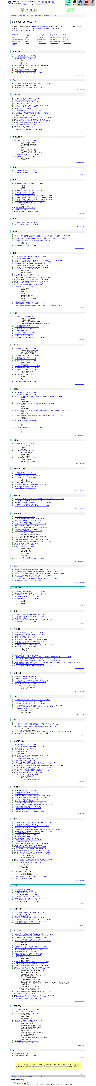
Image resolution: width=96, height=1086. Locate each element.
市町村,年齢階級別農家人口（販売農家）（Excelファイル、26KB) (33, 262)
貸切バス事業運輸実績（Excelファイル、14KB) (28, 522)
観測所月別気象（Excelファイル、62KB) (26, 85)
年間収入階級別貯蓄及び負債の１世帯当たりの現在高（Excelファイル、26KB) (36, 726)
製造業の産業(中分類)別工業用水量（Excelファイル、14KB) (31, 484)
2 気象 (27, 34)
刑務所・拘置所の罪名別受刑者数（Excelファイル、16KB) (32, 965)
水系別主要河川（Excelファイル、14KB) (26, 69)
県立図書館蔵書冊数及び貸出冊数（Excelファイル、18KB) (31, 891)
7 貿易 (27, 36)
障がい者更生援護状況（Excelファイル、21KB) (29, 772)
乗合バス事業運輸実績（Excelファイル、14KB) (28, 520)
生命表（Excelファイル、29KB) (24, 127)
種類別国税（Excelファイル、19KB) (26, 208)
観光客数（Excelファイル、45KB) (25, 546)
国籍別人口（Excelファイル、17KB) (25, 115)
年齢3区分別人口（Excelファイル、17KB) (26, 108)
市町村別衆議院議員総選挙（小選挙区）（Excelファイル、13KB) (33, 919)
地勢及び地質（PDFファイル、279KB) (25, 58)
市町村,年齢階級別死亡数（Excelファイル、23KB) (29, 124)
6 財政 (14, 36)
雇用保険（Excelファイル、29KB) (24, 751)
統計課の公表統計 (40, 15)
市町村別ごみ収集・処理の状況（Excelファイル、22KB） (31, 614)
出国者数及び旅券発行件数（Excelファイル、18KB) (30, 558)
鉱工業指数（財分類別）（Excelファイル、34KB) (28, 427)
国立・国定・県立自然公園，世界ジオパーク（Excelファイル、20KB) (34, 65)
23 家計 (40, 41)
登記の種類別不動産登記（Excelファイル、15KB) (29, 998)
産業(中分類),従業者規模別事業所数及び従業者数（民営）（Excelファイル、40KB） (38, 237)
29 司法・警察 (54, 43)
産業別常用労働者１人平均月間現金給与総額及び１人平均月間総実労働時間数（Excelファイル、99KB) (43, 657)
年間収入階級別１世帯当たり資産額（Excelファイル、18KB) (31, 733)
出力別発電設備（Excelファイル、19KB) (26, 486)
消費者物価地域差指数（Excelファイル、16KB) (28, 678)
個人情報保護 (15, 1076)
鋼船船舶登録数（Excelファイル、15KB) (26, 529)
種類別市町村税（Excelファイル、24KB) (27, 211)
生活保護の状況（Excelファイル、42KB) (27, 774)
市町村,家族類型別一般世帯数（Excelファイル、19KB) (31, 119)
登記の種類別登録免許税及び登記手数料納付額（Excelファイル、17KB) (35, 995)
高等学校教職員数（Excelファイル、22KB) (27, 841)
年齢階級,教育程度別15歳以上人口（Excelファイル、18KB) (32, 114)
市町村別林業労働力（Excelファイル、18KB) (27, 325)
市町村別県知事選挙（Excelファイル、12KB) (27, 923)
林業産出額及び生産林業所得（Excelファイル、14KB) (30, 337)
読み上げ (25, 4)
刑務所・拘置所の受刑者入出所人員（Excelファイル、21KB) (32, 962)
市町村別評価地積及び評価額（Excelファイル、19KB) (30, 201)
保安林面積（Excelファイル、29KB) (25, 332)
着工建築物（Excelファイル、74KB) (25, 450)
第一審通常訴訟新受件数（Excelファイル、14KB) (28, 949)
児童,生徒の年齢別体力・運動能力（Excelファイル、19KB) (31, 797)
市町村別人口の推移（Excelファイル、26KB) (27, 101)
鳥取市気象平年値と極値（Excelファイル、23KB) (28, 87)
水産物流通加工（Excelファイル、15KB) (26, 369)
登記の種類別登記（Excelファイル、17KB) (27, 993)
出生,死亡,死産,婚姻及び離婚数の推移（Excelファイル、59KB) (33, 120)
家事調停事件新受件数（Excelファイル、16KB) (28, 955)
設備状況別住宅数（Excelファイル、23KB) (27, 708)
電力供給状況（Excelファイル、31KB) (25, 488)
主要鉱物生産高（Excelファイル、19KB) (26, 394)
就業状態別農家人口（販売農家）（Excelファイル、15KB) (31, 263)
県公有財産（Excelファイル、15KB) (25, 194)
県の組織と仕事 (24, 15)
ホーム (18, 15)
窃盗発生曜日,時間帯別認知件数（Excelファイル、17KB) (30, 937)
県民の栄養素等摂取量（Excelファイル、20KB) (28, 790)
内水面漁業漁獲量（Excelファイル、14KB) (27, 367)
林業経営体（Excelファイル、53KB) (25, 316)
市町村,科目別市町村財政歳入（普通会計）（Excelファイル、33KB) (33, 195)
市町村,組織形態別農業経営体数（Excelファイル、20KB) (30, 256)
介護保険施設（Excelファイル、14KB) (26, 760)
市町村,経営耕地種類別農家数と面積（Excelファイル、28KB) (31, 267)
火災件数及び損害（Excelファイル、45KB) (27, 1013)
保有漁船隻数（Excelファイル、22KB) (25, 357)
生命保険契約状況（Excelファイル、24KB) (27, 596)
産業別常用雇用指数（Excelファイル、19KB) (27, 643)
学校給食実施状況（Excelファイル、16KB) (27, 794)
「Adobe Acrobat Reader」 (61, 1066)
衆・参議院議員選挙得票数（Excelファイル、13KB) (29, 916)
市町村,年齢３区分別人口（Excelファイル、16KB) (28, 110)
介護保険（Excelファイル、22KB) (24, 753)
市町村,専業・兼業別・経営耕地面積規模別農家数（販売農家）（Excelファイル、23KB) (39, 260)
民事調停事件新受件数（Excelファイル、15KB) (28, 951)
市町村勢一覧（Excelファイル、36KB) (25, 1053)
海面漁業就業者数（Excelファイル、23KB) (27, 355)
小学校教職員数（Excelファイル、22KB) (26, 834)
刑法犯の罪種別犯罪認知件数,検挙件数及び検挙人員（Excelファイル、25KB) (36, 934)
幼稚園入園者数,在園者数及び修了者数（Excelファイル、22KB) (32, 826)
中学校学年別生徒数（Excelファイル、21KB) (27, 836)
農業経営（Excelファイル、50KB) (25, 286)
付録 (14, 44)
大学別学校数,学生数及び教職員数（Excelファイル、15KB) (32, 848)
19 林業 (53, 39)
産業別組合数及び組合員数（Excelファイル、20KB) (30, 664)
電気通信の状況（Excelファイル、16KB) (26, 504)
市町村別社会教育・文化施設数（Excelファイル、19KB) (31, 876)
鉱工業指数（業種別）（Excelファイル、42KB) (28, 420)
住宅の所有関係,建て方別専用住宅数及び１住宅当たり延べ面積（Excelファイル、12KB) (39, 705)
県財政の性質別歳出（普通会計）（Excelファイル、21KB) (31, 190)
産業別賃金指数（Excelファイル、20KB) (27, 655)
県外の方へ (68, 4)
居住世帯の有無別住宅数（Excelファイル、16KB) (28, 701)
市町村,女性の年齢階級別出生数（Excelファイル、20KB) (31, 122)
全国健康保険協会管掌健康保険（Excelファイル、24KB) (30, 746)
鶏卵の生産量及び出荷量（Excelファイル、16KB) (29, 283)
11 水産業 (15, 37)
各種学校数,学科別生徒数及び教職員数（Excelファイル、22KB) (33, 852)
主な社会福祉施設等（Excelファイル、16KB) (27, 758)
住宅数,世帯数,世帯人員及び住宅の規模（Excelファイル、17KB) (32, 700)
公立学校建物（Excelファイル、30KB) (26, 871)
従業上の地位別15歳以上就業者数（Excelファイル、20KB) (31, 639)
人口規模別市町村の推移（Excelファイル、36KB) (28, 72)
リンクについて (24, 1076)
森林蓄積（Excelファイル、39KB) (24, 328)
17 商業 (27, 39)
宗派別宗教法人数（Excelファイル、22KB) (27, 901)
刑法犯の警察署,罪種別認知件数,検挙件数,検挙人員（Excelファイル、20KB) (35, 935)
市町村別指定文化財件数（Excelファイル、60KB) (28, 896)
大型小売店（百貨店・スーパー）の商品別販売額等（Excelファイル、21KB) (36, 578)
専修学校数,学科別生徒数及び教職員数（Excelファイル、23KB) (33, 850)
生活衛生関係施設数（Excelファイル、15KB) (27, 799)
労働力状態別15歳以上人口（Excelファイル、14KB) (29, 632)
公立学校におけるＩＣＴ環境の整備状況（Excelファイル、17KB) (33, 502)
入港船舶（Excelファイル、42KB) (25, 532)
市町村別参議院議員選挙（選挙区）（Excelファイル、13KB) (31, 921)
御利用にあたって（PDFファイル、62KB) (23, 30)
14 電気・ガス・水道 (56, 37)
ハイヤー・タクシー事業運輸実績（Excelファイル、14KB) (31, 524)
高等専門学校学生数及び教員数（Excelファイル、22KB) (31, 847)
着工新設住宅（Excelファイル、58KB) (25, 457)
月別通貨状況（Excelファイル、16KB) (25, 170)
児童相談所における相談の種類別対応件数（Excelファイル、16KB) (34, 763)
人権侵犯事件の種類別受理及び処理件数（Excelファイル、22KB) (33, 991)
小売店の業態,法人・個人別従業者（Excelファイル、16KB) (31, 576)
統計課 (33, 15)
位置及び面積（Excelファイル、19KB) (25, 57)
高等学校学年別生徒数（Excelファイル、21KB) (28, 840)
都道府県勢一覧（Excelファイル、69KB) (26, 1055)
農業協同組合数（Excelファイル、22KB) (27, 303)
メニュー (92, 4)
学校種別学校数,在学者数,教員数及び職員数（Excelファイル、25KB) (33, 822)
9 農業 (52, 36)
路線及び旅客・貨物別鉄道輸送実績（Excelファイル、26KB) (31, 527)
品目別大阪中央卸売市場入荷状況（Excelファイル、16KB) (32, 539)
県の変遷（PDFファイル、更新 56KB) (25, 55)
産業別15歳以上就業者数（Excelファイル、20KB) (28, 636)
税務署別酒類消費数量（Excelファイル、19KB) (28, 580)
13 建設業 (41, 37)
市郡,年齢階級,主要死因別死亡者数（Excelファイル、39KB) (32, 806)
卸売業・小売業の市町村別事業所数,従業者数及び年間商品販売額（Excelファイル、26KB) (39, 573)
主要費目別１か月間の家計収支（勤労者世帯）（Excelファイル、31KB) (34, 723)
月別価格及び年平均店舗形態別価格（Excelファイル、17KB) (31, 680)
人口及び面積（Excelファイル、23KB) (25, 103)
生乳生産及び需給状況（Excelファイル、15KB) (29, 284)
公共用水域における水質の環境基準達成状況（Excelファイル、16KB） (34, 619)
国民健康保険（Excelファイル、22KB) (25, 744)
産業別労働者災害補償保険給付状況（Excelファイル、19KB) (31, 755)
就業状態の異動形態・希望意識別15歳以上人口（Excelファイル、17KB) (34, 644)
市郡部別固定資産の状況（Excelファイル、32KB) (28, 202)
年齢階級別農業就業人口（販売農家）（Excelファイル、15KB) (32, 265)
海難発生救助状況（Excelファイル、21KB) (27, 1041)
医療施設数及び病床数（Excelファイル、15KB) (28, 808)
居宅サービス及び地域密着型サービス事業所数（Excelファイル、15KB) (35, 762)
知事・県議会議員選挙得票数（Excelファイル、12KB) (30, 917)
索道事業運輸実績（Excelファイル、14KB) (27, 525)
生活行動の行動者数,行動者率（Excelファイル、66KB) (30, 899)
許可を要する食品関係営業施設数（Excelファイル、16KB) (31, 801)
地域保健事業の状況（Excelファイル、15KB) (27, 792)
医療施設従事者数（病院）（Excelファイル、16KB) (30, 811)
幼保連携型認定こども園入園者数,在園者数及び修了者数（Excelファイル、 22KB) (37, 829)
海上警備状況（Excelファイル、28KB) (26, 956)
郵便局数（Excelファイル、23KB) (25, 545)
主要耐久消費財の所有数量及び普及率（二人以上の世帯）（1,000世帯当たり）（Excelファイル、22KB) (43, 732)
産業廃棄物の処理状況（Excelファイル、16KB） (28, 618)
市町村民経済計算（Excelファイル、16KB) (27, 154)
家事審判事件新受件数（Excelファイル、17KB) (29, 953)
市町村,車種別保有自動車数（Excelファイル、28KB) (29, 518)
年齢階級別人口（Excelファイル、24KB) (26, 106)
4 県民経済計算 (54, 34)
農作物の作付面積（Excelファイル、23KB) (27, 276)
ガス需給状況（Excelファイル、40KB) (25, 477)
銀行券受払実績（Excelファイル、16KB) (26, 172)
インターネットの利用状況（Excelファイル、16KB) (29, 500)
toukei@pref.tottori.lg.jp (22, 1083)
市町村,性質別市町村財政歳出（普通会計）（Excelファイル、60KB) (33, 199)
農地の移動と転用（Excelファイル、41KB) (27, 268)
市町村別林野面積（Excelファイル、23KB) (27, 327)
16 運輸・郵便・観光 (18, 39)
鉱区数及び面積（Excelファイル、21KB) (26, 392)
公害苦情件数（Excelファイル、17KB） (26, 621)
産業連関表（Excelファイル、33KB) (25, 156)
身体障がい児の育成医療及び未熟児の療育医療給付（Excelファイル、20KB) (36, 770)
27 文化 (27, 43)
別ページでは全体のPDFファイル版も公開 (41, 28)
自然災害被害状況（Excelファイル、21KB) (27, 1009)
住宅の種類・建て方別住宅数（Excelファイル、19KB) (30, 703)
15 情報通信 (67, 37)
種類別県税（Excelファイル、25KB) (25, 209)
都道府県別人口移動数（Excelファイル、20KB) (29, 129)
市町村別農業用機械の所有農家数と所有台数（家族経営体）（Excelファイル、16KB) (39, 305)
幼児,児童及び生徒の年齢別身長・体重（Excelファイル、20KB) (32, 795)
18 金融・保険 (42, 39)
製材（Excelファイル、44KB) (23, 335)
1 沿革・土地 (16, 34)
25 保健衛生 (67, 41)
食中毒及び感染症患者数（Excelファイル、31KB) (28, 802)
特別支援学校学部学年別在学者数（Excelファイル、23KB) (32, 843)
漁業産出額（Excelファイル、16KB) (26, 381)
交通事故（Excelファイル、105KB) (24, 1021)
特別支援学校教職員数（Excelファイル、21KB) (29, 845)
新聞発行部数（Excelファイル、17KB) (25, 892)
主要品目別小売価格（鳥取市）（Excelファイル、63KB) (30, 682)
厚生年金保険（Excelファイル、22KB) (25, 749)
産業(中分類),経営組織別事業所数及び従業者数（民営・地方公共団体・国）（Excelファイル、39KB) (42, 235)
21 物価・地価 (16, 41)
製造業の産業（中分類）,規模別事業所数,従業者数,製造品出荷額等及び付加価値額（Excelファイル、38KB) (44, 410)
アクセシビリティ (43, 1076)
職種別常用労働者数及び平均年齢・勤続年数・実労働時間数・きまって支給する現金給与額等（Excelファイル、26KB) (48, 662)
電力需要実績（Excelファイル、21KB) (25, 474)
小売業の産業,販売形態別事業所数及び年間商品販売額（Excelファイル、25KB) (36, 571)
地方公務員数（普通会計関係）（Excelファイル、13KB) (30, 912)
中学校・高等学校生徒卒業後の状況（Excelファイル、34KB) (32, 854)
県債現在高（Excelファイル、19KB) (25, 192)
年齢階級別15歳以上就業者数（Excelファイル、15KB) (30, 634)
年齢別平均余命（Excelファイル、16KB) (27, 126)
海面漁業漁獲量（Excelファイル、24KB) (26, 360)
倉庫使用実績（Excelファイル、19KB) (26, 538)
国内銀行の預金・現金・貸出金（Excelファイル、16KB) (30, 593)
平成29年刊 (55, 15)
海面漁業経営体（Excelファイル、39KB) (26, 348)
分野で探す (74, 4)
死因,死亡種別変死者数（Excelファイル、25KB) (28, 1042)
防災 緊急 (86, 4)
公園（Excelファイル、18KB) (24, 878)
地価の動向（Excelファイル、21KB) (25, 685)
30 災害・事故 (67, 43)
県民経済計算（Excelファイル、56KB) (25, 140)
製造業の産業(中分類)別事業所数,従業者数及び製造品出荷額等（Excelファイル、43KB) (38, 396)
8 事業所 (41, 36)
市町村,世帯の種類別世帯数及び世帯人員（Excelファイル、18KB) (34, 117)
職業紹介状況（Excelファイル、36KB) (25, 646)
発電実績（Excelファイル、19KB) (24, 472)
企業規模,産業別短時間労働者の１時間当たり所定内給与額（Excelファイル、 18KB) (38, 660)
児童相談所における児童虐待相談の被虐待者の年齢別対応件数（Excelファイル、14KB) (39, 765)
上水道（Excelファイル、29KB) (24, 482)
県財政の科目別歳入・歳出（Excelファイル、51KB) (29, 183)
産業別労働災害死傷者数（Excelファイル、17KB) (28, 1020)
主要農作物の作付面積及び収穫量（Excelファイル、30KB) (32, 279)
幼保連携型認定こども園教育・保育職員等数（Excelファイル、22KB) (34, 831)
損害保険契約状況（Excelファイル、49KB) (27, 598)
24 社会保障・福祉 (55, 41)
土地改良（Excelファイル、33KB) (24, 274)
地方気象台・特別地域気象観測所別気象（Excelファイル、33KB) (33, 83)
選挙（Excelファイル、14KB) (23, 914)
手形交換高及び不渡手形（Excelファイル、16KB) (28, 594)
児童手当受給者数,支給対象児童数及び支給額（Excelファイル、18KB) (35, 769)
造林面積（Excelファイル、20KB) (24, 330)
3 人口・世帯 (42, 34)
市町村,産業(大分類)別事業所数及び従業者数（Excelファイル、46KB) (34, 240)
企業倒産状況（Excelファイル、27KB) (25, 245)
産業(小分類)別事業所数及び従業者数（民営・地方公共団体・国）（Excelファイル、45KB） (40, 238)
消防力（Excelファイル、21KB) (24, 1011)
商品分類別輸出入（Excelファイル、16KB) (27, 224)
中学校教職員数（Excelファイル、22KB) (27, 838)
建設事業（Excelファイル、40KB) (24, 443)
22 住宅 (27, 41)
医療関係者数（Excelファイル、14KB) (26, 809)
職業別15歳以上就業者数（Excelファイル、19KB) (28, 637)
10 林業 (66, 36)
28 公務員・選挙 (42, 43)
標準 (43, 2)
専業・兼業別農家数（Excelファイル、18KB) (27, 258)
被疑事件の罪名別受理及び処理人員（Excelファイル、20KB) (31, 939)
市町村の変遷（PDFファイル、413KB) (25, 71)
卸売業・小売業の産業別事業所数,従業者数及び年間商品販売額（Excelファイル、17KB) (39, 569)
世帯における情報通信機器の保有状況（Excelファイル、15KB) (32, 506)
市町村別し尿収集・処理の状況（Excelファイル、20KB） (31, 616)
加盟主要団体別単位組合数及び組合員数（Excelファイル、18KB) (33, 665)
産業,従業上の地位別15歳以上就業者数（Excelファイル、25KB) (32, 641)
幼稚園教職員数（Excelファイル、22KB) (26, 827)
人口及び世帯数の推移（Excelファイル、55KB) (28, 98)
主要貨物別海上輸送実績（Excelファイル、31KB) (28, 531)
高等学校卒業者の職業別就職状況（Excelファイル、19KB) (32, 861)
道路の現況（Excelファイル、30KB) (25, 517)
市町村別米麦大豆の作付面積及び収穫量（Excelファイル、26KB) (33, 277)
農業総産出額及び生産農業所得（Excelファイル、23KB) (31, 302)
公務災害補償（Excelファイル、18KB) (25, 756)
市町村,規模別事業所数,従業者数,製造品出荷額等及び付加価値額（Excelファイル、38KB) (39, 415)
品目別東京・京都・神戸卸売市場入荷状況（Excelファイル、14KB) (34, 541)
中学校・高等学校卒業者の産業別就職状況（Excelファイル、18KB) (34, 859)
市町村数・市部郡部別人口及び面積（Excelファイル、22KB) (31, 105)
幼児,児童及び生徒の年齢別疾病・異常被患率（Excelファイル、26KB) (34, 804)
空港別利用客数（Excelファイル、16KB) (27, 543)
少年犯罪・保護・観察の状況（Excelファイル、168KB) (31, 969)
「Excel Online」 (48, 1066)
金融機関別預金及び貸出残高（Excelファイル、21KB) (30, 591)
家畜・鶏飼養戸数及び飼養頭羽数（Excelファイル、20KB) (32, 281)
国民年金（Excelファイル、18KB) (24, 748)
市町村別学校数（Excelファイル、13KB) (26, 824)
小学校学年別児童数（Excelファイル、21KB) (27, 833)
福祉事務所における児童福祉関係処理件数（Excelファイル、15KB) (34, 767)
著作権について (33, 1076)
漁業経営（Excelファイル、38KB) (24, 374)
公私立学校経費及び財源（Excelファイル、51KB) (29, 862)
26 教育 (15, 43)
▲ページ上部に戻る (79, 75)
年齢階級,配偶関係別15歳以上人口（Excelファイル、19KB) (31, 112)
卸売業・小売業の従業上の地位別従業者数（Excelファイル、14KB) (33, 575)
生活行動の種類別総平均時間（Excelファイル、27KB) (30, 898)
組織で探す (80, 4)
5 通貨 (65, 34)
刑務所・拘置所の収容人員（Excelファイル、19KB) (30, 963)
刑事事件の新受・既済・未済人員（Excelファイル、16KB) (31, 946)
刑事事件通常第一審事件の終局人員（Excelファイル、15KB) (31, 948)
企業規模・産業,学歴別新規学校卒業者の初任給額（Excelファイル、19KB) (36, 658)
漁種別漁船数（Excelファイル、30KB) (25, 359)
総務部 (29, 15)
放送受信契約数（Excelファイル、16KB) (26, 894)
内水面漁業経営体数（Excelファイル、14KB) (27, 366)
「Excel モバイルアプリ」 (35, 1066)
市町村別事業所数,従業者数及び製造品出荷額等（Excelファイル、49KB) (34, 403)
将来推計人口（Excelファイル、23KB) (25, 100)
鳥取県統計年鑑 (48, 15)
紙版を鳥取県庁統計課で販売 (39, 26)
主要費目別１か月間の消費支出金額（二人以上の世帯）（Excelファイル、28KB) (37, 725)
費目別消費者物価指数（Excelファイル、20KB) (28, 676)
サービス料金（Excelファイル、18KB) (25, 683)
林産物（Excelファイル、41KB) (24, 334)
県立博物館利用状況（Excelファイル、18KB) (27, 889)
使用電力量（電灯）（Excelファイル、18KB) (27, 475)
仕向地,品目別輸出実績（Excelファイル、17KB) (28, 222)
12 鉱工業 (28, 37)
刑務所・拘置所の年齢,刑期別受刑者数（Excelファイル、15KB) (33, 967)
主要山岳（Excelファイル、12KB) (24, 67)
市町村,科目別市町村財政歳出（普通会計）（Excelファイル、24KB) (33, 197)
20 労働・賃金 (67, 39)
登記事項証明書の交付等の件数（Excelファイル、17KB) (31, 997)
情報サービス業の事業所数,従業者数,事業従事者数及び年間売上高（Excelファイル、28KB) (39, 499)
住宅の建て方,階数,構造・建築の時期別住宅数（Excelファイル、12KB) (34, 707)
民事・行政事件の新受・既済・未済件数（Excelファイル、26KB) (33, 941)
